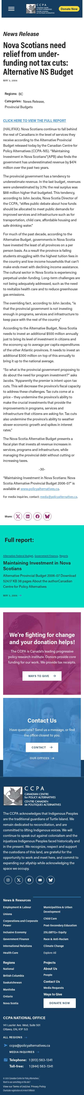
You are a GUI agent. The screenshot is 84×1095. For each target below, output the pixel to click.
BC (21, 94)
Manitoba (9, 989)
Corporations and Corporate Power (20, 923)
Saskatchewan (12, 982)
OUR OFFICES (39, 758)
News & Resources (17, 900)
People (48, 975)
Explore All (50, 953)
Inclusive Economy (14, 932)
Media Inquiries (22, 1052)
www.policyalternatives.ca (40, 488)
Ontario (8, 996)
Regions (9, 962)
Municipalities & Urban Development (58, 909)
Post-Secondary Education (60, 925)
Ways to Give (53, 994)
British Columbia (13, 975)
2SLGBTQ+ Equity (55, 932)
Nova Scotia (10, 1003)
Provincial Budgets (19, 107)
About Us (50, 968)
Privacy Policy (38, 1086)
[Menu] (11, 9)
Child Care (50, 918)
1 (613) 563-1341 (40, 1060)
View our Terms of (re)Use (16, 1086)
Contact (39, 747)
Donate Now (69, 9)
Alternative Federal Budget (18, 555)
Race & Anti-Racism (56, 939)
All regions (12, 1037)
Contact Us (52, 981)
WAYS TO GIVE (38, 676)
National (8, 969)
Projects (49, 962)
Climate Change (54, 946)
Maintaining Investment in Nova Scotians (37, 565)
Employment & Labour (17, 907)
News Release (33, 101)
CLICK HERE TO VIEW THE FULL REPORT (34, 120)
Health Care (10, 953)
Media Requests (54, 988)
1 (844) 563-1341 (41, 1066)
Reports (63, 555)
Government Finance (46, 555)
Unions (7, 914)
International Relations (17, 946)
